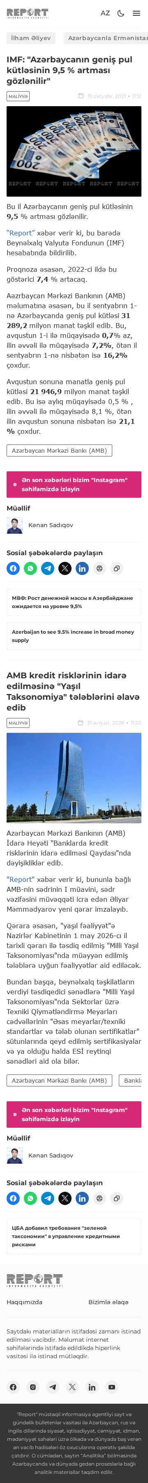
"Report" (21, 879)
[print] (99, 568)
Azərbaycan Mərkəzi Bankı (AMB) (59, 450)
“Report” (21, 233)
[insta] (32, 1387)
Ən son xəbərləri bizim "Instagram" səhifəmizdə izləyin (74, 484)
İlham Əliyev (31, 38)
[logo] (28, 13)
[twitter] (65, 568)
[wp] (30, 568)
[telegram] (47, 568)
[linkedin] (82, 568)
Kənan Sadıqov (50, 525)
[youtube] (111, 1387)
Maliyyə (18, 96)
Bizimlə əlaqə (108, 1302)
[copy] (116, 568)
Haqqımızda (24, 1302)
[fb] (13, 568)
